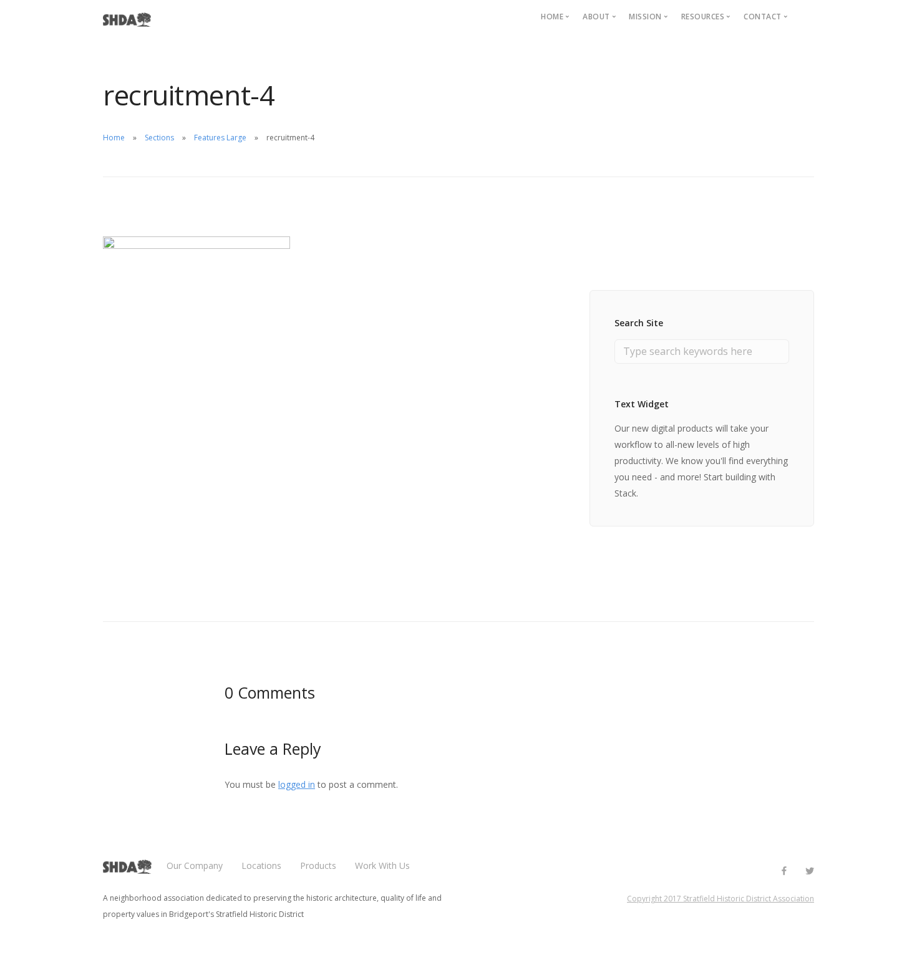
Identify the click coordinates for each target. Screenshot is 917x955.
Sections (159, 137)
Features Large (220, 137)
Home (114, 137)
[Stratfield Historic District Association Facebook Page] (783, 871)
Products (318, 865)
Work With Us (382, 865)
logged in (296, 784)
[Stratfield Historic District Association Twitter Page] (809, 871)
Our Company (195, 865)
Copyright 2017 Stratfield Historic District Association (720, 898)
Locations (261, 865)
